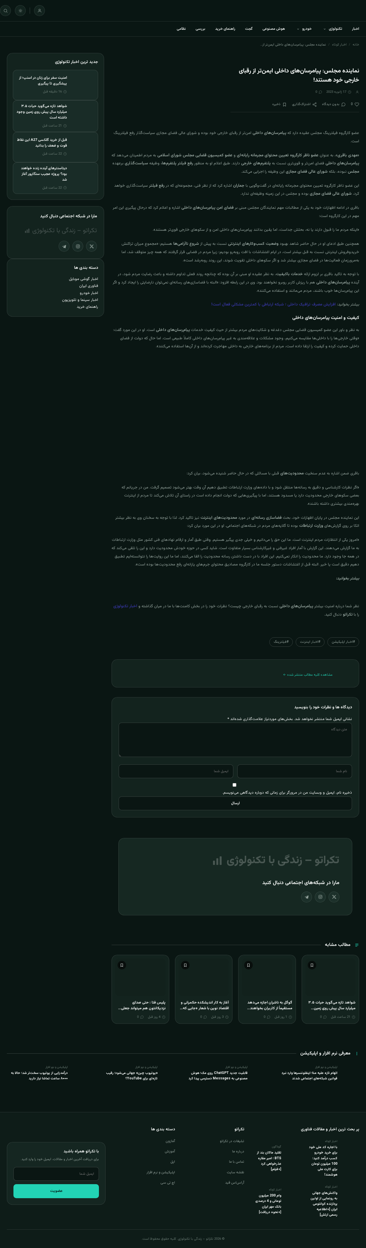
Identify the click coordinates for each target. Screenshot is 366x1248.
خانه (356, 44)
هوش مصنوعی (273, 29)
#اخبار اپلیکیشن (343, 641)
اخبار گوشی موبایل (83, 279)
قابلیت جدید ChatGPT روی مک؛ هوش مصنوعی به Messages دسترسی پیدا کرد (218, 1075)
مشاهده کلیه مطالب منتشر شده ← (308, 674)
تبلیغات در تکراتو (232, 1141)
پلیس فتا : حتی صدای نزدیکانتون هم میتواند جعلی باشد (143, 1008)
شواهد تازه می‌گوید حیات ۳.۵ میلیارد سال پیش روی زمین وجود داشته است (331, 1008)
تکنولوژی (335, 29)
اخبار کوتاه (339, 44)
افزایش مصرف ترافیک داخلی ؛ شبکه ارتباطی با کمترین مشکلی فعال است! (273, 304)
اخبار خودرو (89, 293)
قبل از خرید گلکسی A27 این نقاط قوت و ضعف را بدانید (42, 143)
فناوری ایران (88, 286)
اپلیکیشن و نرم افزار (160, 1172)
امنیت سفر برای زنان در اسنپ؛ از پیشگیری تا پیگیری (43, 80)
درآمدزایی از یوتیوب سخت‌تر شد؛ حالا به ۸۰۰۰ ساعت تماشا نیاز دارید (39, 1075)
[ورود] (39, 10)
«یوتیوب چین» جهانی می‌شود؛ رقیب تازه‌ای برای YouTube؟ (132, 1075)
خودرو (307, 29)
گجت (249, 29)
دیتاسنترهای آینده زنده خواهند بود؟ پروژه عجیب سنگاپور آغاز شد (44, 174)
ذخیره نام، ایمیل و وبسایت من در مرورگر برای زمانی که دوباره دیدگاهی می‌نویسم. (287, 793)
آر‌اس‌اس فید (234, 1183)
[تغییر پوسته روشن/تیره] (20, 10)
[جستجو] (5, 10)
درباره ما (238, 1151)
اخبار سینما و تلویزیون (80, 300)
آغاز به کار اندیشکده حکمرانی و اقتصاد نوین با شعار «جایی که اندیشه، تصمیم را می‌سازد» (205, 1008)
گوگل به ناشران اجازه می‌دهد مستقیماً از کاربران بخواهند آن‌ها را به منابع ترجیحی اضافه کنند (269, 1011)
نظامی (181, 29)
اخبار (355, 29)
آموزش (170, 1151)
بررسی (200, 29)
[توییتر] (334, 897)
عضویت (56, 1191)
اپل (172, 1162)
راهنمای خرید (225, 29)
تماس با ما (236, 1162)
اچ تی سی (167, 1183)
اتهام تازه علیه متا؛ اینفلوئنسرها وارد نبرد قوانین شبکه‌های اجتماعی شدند (309, 1075)
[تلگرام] (306, 897)
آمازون (170, 1141)
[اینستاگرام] (320, 897)
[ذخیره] (312, 965)
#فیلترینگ (281, 641)
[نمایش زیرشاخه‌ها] (324, 29)
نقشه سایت (235, 1172)
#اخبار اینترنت (310, 641)
